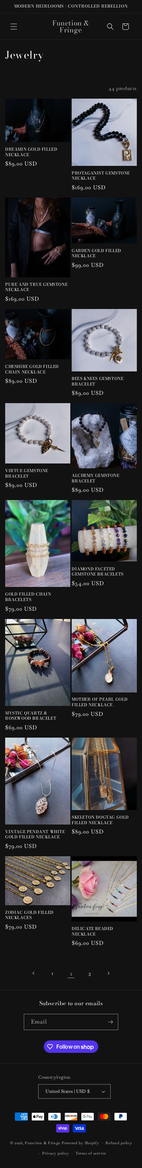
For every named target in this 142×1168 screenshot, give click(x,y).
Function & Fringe (43, 1142)
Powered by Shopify (80, 1142)
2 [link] (71, 973)
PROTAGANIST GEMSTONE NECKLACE (101, 175)
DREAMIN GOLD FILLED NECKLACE (31, 152)
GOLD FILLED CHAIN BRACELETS (28, 596)
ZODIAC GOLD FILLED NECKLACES (29, 915)
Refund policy (118, 1142)
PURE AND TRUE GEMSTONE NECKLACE (36, 287)
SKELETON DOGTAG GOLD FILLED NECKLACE (100, 820)
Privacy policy (55, 1153)
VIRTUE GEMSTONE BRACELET (26, 473)
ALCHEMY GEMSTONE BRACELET (96, 478)
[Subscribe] (110, 1022)
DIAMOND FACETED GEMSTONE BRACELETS (98, 571)
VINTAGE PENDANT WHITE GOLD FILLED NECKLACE (35, 834)
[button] (13, 26)
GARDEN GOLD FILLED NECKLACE (96, 253)
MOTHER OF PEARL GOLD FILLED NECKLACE (100, 702)
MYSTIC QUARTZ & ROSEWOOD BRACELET (30, 715)
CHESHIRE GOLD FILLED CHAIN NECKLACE (32, 369)
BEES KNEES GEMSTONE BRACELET (97, 381)
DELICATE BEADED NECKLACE (92, 931)
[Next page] (108, 973)
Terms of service (90, 1153)
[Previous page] (33, 973)
